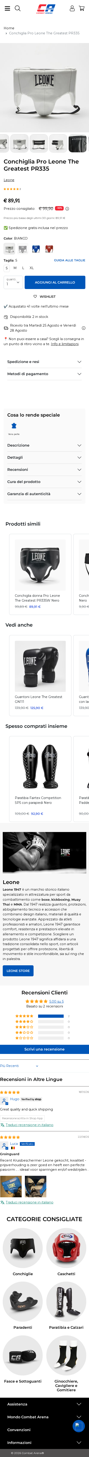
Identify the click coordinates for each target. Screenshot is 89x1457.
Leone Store (18, 971)
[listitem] (40, 574)
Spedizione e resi (23, 362)
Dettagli (15, 457)
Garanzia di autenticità (28, 494)
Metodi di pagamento (27, 374)
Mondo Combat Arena (28, 1417)
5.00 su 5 (56, 1001)
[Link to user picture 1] (11, 1187)
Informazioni (19, 1443)
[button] (85, 143)
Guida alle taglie (69, 260)
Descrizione (18, 445)
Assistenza (17, 1404)
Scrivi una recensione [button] (44, 1049)
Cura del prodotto (23, 482)
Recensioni (17, 469)
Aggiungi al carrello (55, 282)
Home (9, 28)
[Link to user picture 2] (36, 1187)
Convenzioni (19, 1430)
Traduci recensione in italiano (29, 1125)
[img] (10, 1092)
